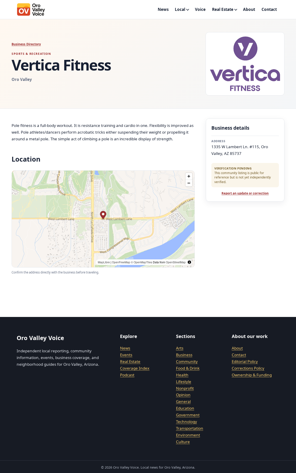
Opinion (183, 394)
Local (180, 9)
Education (185, 408)
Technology (186, 421)
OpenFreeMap (121, 262)
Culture (183, 441)
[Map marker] (103, 216)
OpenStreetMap (176, 262)
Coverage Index (134, 368)
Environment (188, 435)
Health (182, 375)
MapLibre (104, 262)
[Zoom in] (188, 176)
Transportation (189, 428)
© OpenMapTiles (141, 262)
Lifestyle (183, 381)
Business (184, 354)
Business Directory (26, 44)
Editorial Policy (245, 361)
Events (126, 354)
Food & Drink (188, 368)
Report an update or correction (245, 193)
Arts (179, 348)
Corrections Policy (248, 368)
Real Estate (222, 9)
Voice (200, 9)
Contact (269, 9)
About (249, 9)
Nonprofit (185, 388)
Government (188, 415)
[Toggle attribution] (189, 262)
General (183, 401)
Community (187, 361)
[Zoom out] (188, 183)
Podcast (127, 375)
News (163, 9)
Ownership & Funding (252, 375)
